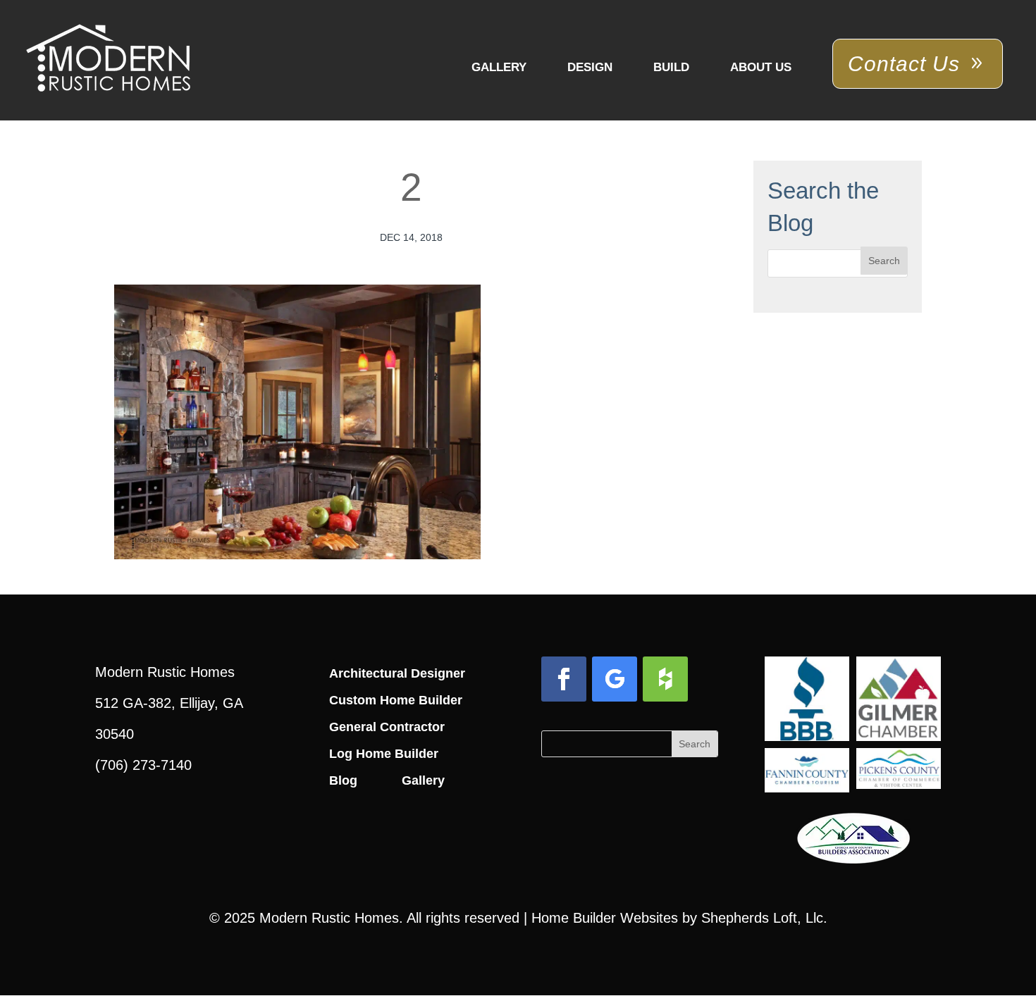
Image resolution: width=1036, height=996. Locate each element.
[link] (108, 59)
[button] (884, 261)
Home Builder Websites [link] (604, 918)
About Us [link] (760, 67)
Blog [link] (343, 780)
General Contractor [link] (387, 727)
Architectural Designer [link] (397, 673)
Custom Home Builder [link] (395, 700)
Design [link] (589, 67)
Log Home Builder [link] (383, 754)
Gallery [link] (498, 67)
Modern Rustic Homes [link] (329, 918)
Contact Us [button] (904, 63)
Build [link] (671, 67)
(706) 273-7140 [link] (143, 765)
